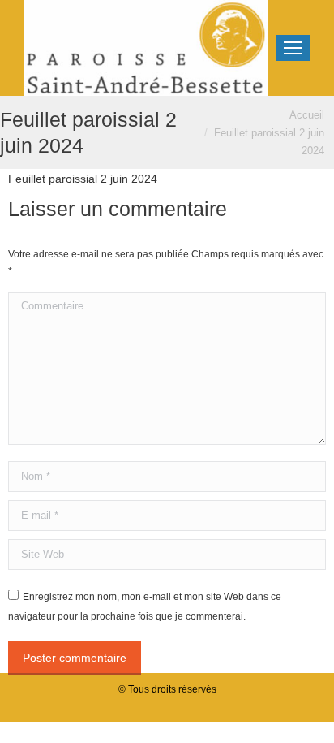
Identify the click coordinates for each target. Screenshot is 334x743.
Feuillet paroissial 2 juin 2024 (82, 178)
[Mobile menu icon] (293, 48)
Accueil (306, 115)
